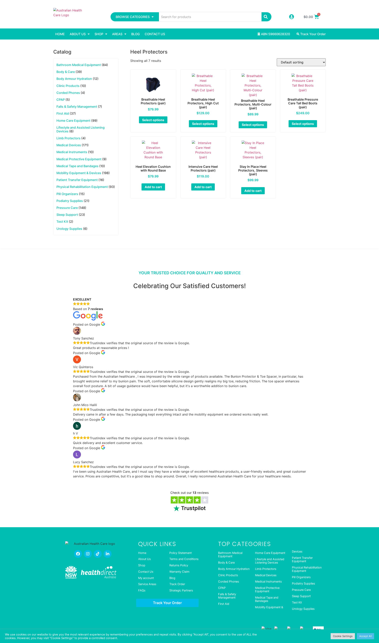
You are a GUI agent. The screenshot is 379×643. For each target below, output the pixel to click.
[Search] (266, 16)
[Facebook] (78, 554)
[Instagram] (88, 554)
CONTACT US (155, 34)
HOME (60, 34)
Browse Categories (133, 17)
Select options (153, 120)
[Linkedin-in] (108, 554)
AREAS (117, 34)
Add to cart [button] (153, 187)
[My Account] (291, 16)
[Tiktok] (98, 554)
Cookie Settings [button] (343, 636)
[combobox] (210, 16)
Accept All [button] (365, 636)
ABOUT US (78, 34)
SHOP (99, 34)
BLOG (135, 34)
